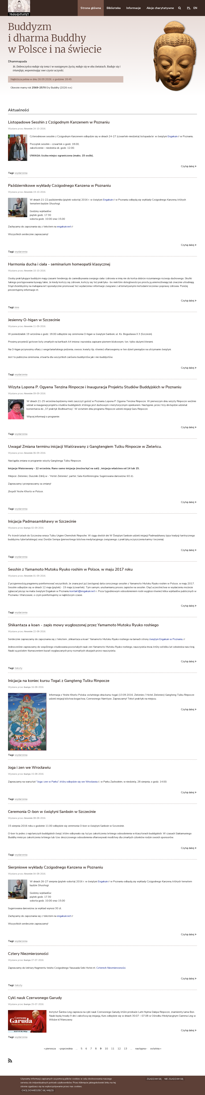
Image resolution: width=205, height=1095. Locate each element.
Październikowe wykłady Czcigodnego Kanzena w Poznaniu (59, 185)
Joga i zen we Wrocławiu (29, 767)
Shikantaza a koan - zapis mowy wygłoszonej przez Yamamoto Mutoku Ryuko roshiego (83, 625)
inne (17, 307)
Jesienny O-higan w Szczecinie (34, 319)
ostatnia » (155, 1048)
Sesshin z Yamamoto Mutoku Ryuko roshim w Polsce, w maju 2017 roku (70, 569)
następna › (141, 1048)
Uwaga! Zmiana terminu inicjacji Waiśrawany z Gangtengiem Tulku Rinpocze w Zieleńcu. (85, 446)
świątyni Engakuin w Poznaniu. (166, 639)
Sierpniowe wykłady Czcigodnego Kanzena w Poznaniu (55, 867)
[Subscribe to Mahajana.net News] (10, 1061)
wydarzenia (21, 173)
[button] (179, 8)
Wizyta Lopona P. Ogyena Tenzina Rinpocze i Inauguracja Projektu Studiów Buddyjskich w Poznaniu (94, 387)
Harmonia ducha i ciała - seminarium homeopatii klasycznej (59, 264)
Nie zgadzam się (173, 1078)
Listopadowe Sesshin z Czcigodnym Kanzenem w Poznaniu (59, 122)
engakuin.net (65, 226)
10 (106, 1048)
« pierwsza (50, 1048)
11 (112, 1048)
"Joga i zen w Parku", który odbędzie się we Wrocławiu (67, 781)
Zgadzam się (154, 1078)
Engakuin (173, 136)
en (195, 8)
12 (119, 1048)
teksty (18, 668)
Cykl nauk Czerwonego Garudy (35, 997)
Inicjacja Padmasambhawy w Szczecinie (42, 521)
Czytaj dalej (187, 166)
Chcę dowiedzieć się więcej (38, 1090)
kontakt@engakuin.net (83, 591)
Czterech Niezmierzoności (110, 968)
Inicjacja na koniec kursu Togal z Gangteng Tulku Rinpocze (58, 680)
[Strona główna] (19, 8)
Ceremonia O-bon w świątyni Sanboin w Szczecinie (52, 811)
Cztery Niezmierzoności (28, 953)
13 (125, 1048)
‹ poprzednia (66, 1048)
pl (189, 8)
